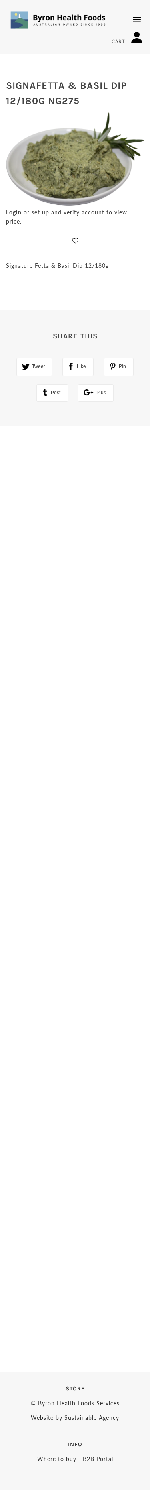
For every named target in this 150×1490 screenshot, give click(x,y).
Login (14, 212)
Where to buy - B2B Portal (75, 1458)
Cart (119, 41)
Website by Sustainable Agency (75, 1417)
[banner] (58, 20)
